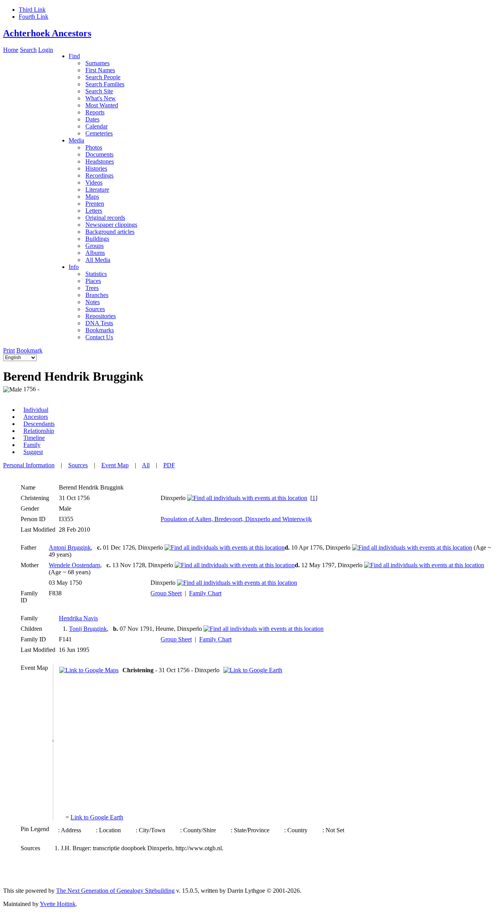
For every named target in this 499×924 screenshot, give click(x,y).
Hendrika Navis (78, 618)
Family (32, 445)
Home (10, 49)
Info (74, 266)
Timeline (34, 437)
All (146, 465)
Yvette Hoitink (58, 904)
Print (9, 350)
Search (28, 49)
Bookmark (29, 350)
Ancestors (35, 416)
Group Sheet (166, 593)
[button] (53, 739)
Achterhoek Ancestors (47, 33)
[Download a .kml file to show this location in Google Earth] (252, 670)
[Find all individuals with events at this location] (247, 498)
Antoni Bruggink (70, 547)
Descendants (39, 423)
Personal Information (29, 465)
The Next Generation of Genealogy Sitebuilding (115, 890)
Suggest (33, 452)
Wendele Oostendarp (74, 565)
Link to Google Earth (97, 817)
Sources (78, 465)
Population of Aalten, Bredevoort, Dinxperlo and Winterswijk (236, 519)
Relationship (38, 430)
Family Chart (205, 593)
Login (45, 49)
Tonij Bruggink (88, 628)
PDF (169, 465)
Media (76, 140)
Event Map (115, 465)
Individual (35, 409)
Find (74, 56)
